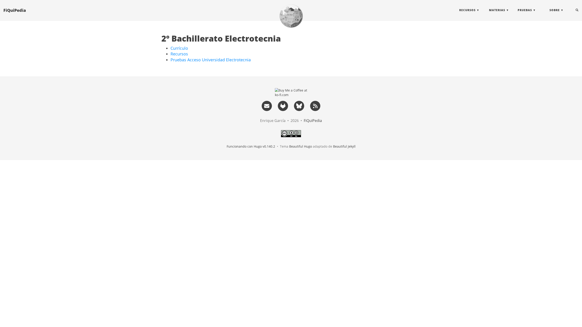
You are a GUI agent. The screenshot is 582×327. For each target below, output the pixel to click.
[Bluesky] (299, 105)
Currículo (179, 48)
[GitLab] (282, 105)
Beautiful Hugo (300, 146)
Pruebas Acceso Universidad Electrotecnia (211, 59)
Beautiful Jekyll (344, 146)
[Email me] (266, 105)
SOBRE (554, 10)
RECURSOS (467, 10)
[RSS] (315, 105)
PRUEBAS (525, 10)
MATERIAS (497, 10)
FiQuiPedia (14, 10)
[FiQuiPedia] (291, 16)
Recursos (179, 54)
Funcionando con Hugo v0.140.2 (251, 146)
